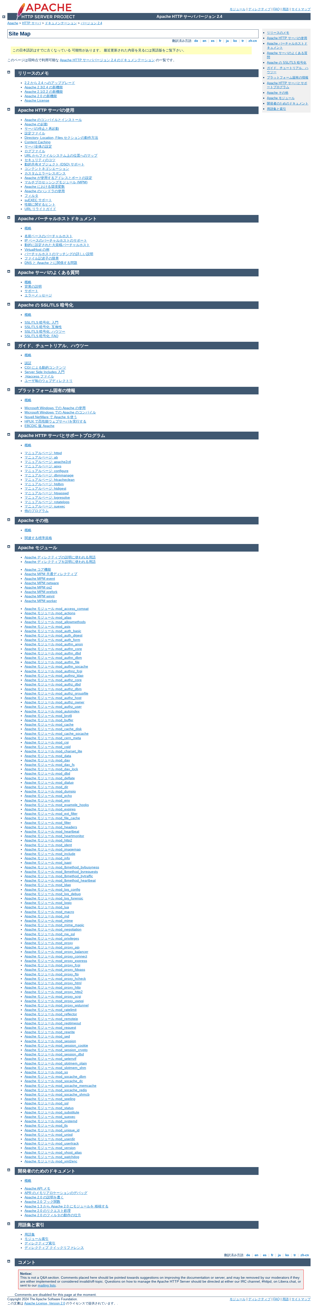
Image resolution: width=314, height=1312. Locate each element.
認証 (28, 363)
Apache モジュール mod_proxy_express (56, 961)
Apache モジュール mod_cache (49, 724)
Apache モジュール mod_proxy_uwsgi (54, 1001)
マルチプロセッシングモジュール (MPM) (56, 182)
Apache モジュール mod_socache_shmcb (57, 1094)
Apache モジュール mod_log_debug (53, 894)
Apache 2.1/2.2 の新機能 (44, 92)
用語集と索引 (276, 109)
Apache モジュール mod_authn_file (52, 662)
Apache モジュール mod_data (48, 756)
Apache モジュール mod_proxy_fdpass (55, 969)
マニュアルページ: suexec (45, 506)
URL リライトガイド (40, 209)
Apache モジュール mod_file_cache (52, 818)
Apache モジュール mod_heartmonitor (54, 836)
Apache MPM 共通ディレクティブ (51, 574)
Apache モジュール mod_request (50, 1027)
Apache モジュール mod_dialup (49, 782)
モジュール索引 (37, 1239)
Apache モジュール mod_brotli (48, 716)
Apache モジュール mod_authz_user (53, 707)
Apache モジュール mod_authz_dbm (53, 689)
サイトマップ (301, 9)
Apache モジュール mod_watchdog (52, 1157)
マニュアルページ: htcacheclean (50, 480)
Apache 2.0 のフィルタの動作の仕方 (53, 1215)
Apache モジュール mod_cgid (48, 747)
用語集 (30, 1234)
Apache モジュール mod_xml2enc (51, 1161)
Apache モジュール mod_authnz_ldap (54, 675)
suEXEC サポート (38, 200)
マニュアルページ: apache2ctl (48, 462)
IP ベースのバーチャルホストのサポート (56, 240)
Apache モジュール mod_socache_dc (54, 1081)
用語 (285, 9)
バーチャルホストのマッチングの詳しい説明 (59, 254)
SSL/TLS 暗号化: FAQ (41, 336)
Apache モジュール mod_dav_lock (51, 769)
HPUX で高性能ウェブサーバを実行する (55, 421)
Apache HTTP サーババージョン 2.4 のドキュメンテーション (107, 60)
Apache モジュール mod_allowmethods (55, 622)
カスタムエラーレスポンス (45, 173)
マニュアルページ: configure (46, 471)
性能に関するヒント (40, 204)
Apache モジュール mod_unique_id (52, 1130)
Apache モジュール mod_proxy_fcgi (52, 965)
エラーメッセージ (38, 295)
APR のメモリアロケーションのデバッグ (56, 1193)
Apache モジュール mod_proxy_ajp (52, 947)
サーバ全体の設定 (38, 146)
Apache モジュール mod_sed (47, 1036)
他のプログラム (37, 511)
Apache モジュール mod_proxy (49, 943)
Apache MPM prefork (41, 592)
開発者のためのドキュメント (287, 103)
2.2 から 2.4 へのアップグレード (50, 83)
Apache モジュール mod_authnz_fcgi (53, 671)
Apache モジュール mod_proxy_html (53, 983)
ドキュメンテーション (61, 23)
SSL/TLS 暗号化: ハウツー (45, 331)
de (196, 41)
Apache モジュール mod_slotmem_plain (56, 1063)
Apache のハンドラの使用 (45, 191)
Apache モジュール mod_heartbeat (52, 831)
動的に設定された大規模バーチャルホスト (57, 245)
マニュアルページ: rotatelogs (47, 502)
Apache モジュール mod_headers (51, 827)
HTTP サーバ (31, 23)
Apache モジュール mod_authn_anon (54, 644)
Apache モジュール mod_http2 (48, 840)
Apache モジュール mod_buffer (49, 720)
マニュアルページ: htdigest (45, 488)
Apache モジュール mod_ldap (48, 885)
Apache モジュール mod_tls (46, 1125)
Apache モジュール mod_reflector (51, 1014)
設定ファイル (35, 133)
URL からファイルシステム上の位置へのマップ (61, 155)
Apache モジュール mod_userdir (50, 1139)
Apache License (37, 100)
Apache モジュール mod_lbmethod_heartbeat (60, 880)
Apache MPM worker (41, 601)
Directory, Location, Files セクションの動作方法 (61, 138)
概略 (28, 228)
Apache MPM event (40, 578)
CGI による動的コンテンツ (45, 367)
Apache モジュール (281, 98)
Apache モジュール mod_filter (48, 823)
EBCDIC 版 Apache (39, 426)
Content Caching (38, 142)
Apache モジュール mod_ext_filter (51, 814)
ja (227, 41)
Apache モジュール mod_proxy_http (53, 987)
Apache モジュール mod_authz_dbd (53, 684)
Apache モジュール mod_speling (50, 1099)
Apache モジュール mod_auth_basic (53, 631)
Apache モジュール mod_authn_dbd (53, 653)
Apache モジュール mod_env (47, 800)
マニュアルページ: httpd (43, 453)
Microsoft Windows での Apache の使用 (55, 408)
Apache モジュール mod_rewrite (50, 1032)
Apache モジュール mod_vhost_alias (53, 1152)
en (204, 41)
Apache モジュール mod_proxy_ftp (52, 974)
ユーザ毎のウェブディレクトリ (49, 381)
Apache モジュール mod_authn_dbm (53, 658)
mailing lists (47, 1285)
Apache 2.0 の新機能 (41, 96)
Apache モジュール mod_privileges (52, 938)
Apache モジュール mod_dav (47, 760)
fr (220, 41)
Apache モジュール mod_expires (50, 809)
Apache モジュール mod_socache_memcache (60, 1085)
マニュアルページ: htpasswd (47, 493)
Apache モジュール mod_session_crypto (56, 1050)
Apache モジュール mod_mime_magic (54, 925)
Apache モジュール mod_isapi (48, 862)
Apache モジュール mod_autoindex (52, 711)
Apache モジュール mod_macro (49, 912)
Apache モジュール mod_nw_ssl (50, 934)
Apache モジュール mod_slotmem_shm (55, 1068)
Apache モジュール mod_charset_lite (53, 751)
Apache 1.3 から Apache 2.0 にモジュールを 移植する (66, 1206)
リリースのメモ (278, 33)
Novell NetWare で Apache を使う (51, 417)
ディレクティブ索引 (40, 1243)
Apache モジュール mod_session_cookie (56, 1045)
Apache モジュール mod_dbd (47, 773)
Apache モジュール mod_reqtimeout (53, 1023)
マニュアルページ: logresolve (47, 497)
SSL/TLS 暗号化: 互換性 (43, 327)
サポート (31, 291)
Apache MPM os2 (38, 587)
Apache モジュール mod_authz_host (53, 698)
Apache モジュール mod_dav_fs (50, 765)
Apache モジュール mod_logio (48, 903)
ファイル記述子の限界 (42, 258)
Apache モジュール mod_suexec (50, 1117)
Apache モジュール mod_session (50, 1041)
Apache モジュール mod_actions (50, 613)
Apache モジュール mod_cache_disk (53, 729)
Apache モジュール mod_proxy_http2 (54, 992)
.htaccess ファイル (39, 376)
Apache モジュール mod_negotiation (53, 929)
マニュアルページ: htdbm (44, 484)
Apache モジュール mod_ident (48, 845)
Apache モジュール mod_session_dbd (54, 1054)
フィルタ (31, 196)
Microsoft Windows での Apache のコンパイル (60, 412)
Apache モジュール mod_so (46, 1072)
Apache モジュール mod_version (50, 1148)
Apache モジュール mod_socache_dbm (55, 1076)
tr (243, 41)
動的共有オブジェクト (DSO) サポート (54, 164)
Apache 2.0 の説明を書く (44, 1197)
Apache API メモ (37, 1188)
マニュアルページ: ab (41, 457)
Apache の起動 (36, 124)
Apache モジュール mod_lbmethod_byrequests (61, 872)
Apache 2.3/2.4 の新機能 (44, 87)
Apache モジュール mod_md (47, 916)
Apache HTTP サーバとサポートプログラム (287, 85)
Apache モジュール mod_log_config (52, 889)
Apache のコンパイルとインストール (53, 120)
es (212, 41)
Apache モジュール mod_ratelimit (51, 1010)
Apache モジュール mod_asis (47, 626)
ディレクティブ (259, 9)
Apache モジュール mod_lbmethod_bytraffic (59, 876)
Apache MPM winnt (39, 596)
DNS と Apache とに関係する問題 (51, 263)
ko (235, 41)
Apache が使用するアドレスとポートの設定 (58, 178)
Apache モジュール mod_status (49, 1108)
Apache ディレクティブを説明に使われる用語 (60, 562)
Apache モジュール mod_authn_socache (56, 666)
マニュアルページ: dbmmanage (49, 475)
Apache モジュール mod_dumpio (50, 791)
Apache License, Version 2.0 (44, 1303)
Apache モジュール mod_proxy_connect (56, 956)
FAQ (276, 9)
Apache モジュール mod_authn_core (53, 649)
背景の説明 (33, 286)
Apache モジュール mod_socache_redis (56, 1090)
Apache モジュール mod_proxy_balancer (56, 952)
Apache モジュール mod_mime (49, 920)
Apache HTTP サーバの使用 (287, 38)
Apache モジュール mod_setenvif (50, 1059)
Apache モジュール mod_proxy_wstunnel (57, 1005)
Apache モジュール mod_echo (48, 796)
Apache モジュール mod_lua (47, 907)
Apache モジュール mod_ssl (46, 1103)
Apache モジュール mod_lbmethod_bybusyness (62, 867)
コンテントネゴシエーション (47, 169)
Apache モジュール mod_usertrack (52, 1143)
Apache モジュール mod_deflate (50, 778)
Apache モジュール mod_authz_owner (54, 702)
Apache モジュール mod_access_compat (57, 609)
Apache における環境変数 (45, 187)
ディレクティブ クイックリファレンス (54, 1248)
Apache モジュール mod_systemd (51, 1121)
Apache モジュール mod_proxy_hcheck (55, 979)
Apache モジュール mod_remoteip (51, 1019)
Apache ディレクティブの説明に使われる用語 (60, 557)
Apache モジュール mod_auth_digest (53, 635)
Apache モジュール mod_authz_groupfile (56, 693)
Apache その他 (277, 93)
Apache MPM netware (42, 583)
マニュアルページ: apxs (43, 466)
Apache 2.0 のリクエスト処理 (48, 1211)
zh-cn (253, 41)
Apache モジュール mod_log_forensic (54, 898)
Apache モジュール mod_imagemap (53, 849)
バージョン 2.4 (91, 23)
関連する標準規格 (38, 538)
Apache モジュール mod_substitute (52, 1112)
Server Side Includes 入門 (45, 372)
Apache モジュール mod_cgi (47, 742)
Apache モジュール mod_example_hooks (57, 805)
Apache (12, 23)
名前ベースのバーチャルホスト (49, 236)
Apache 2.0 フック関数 (42, 1202)
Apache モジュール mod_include (50, 854)
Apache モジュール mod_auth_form (52, 640)
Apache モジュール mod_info (47, 858)
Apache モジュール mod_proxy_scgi (53, 996)
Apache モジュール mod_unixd (49, 1134)
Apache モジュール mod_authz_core (53, 680)
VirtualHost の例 (37, 249)
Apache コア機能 (38, 569)
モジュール (238, 9)
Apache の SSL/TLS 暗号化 (286, 62)
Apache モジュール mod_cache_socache (57, 733)
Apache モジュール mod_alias (48, 617)
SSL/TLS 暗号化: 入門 (41, 322)
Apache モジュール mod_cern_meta (53, 738)
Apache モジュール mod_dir (46, 787)
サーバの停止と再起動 (42, 128)
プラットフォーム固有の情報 (287, 77)
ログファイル (35, 151)
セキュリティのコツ (40, 160)
